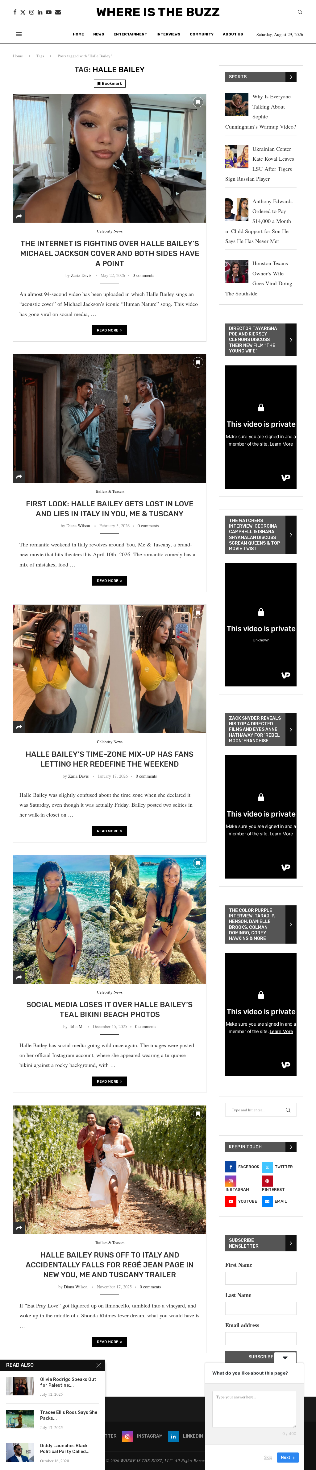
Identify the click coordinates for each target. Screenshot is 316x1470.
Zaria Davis (81, 275)
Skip (268, 1457)
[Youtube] (49, 12)
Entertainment (130, 34)
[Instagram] (31, 12)
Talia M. (76, 1026)
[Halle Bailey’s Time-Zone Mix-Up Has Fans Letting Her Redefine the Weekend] (109, 668)
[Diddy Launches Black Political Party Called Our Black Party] (20, 1452)
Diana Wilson (78, 526)
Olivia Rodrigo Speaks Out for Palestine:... (68, 1382)
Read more (107, 330)
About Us (233, 34)
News (98, 34)
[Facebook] (15, 12)
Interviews (168, 34)
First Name (238, 1265)
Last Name (238, 1295)
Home (78, 34)
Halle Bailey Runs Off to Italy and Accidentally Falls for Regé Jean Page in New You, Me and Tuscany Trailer (109, 1265)
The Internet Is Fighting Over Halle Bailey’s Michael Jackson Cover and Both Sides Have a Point (109, 253)
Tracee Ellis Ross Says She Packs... (68, 1415)
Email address (242, 1325)
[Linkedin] (40, 12)
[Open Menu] (19, 34)
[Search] (300, 13)
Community (202, 34)
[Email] (58, 12)
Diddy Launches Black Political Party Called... (64, 1448)
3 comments (143, 275)
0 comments (148, 526)
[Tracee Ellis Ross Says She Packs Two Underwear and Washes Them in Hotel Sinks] (20, 1419)
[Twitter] (23, 12)
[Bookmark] (198, 102)
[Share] (19, 216)
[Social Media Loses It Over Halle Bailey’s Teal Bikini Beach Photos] (109, 919)
